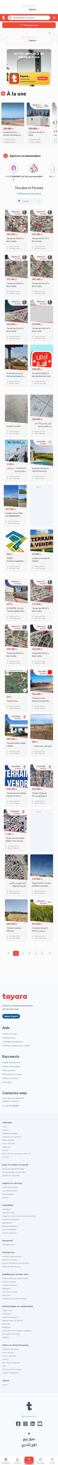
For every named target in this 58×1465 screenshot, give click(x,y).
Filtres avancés (8, 1070)
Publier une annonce (11, 1062)
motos (4, 1127)
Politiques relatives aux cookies (16, 1045)
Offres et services (10, 1078)
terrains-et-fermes (9, 1233)
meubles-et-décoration (11, 1175)
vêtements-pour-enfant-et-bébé (14, 1299)
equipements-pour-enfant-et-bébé (15, 1278)
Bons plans (7, 1082)
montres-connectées (10, 1317)
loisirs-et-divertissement (15, 1345)
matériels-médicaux (10, 1260)
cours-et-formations (10, 1191)
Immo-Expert (11, 1016)
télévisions (6, 1324)
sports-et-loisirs (8, 1352)
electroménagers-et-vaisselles (14, 1172)
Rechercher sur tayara (12, 1074)
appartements (7, 1223)
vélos (4, 1366)
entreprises (8, 1252)
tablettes (5, 1337)
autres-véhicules (8, 1143)
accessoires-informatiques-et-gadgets (16, 1331)
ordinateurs (6, 1314)
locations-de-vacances (10, 1219)
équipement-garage (9, 1133)
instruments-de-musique (12, 1369)
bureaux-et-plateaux (9, 1226)
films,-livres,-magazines (11, 1363)
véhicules (7, 1122)
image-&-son (7, 1310)
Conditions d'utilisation (12, 1041)
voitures (5, 1130)
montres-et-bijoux (9, 1282)
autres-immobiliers (9, 1229)
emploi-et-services (12, 1183)
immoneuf (7, 1240)
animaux (5, 1359)
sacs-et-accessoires (9, 1292)
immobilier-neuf (8, 1245)
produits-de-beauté (9, 1285)
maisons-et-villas (8, 1213)
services (5, 1197)
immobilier (8, 1205)
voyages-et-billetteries (10, 1373)
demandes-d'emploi (9, 1187)
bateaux (5, 1150)
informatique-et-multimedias (17, 1306)
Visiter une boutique (11, 1066)
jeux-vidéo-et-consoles (11, 1334)
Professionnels (8, 1037)
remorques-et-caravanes (11, 1137)
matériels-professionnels (12, 1256)
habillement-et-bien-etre (15, 1274)
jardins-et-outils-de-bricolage (13, 1169)
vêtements (6, 1288)
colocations (6, 1209)
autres (5, 1380)
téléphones (6, 1327)
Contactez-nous (9, 1034)
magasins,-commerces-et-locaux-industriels (19, 1216)
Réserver (42, 78)
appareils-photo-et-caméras (12, 1320)
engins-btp (6, 1147)
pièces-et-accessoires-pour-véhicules (16, 1154)
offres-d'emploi (8, 1194)
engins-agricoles (8, 1140)
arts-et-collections (9, 1356)
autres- (5, 1385)
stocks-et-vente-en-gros (11, 1266)
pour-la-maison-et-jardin (15, 1164)
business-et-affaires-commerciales (15, 1263)
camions (5, 1157)
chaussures (6, 1295)
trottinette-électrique (10, 1349)
